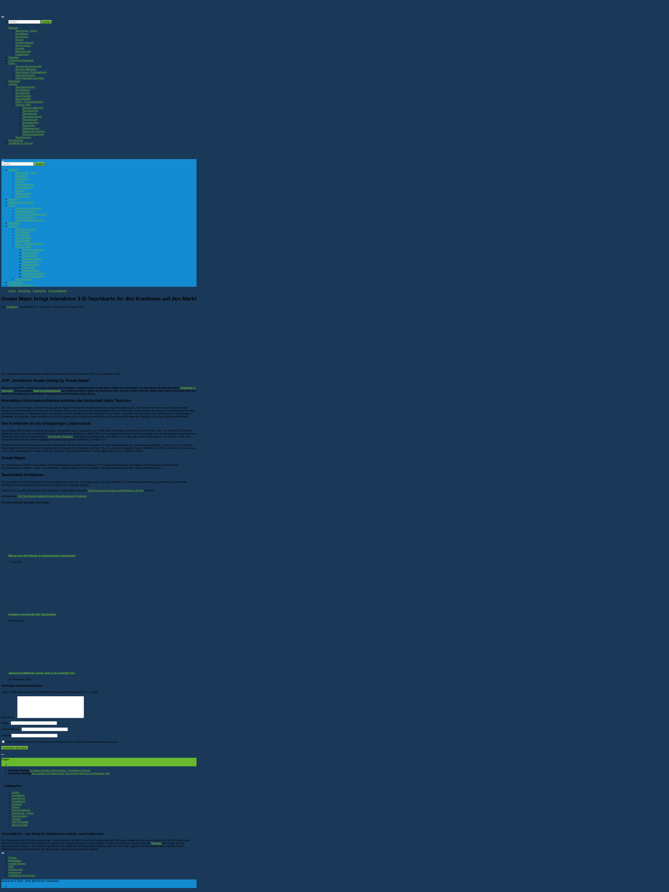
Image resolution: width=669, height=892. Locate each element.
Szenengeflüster (24, 42)
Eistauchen (28, 125)
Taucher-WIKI (23, 104)
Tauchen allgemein (25, 69)
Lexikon (12, 84)
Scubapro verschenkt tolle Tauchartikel (32, 614)
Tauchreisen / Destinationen (31, 72)
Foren (11, 63)
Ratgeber (13, 57)
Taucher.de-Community (28, 66)
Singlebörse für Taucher (21, 875)
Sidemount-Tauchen (33, 131)
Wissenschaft (23, 51)
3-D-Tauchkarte (26, 496)
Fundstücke (22, 54)
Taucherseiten (23, 137)
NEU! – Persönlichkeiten (29, 101)
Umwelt (19, 48)
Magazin (13, 27)
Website (6, 735)
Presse (12, 857)
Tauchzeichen (30, 110)
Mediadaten (15, 860)
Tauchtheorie (22, 89)
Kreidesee (41, 496)
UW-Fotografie (20, 821)
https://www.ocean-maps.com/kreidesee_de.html (115, 490)
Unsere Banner (17, 863)
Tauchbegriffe (22, 98)
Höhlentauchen (30, 128)
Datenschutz (15, 869)
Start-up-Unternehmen (47, 390)
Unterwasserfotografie (20, 60)
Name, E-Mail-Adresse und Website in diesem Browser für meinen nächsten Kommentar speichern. (62, 741)
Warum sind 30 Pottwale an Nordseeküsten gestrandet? (42, 555)
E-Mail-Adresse (11, 729)
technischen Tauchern (60, 436)
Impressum (14, 872)
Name (5, 722)
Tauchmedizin (23, 45)
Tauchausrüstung (25, 75)
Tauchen (156, 843)
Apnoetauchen (30, 122)
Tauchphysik (22, 92)
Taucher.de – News (26, 30)
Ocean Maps (54, 496)
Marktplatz (14, 81)
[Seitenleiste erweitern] (2, 754)
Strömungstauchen (33, 134)
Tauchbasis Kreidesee (74, 496)
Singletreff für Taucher (20, 143)
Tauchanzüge (29, 119)
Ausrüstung (21, 36)
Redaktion (12, 306)
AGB (11, 866)
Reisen (19, 39)
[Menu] (2, 16)
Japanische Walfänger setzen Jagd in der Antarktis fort (41, 672)
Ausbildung (21, 33)
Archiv (12, 290)
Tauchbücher (29, 113)
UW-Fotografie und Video (29, 78)
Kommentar (9, 717)
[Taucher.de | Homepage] (26, 10)
